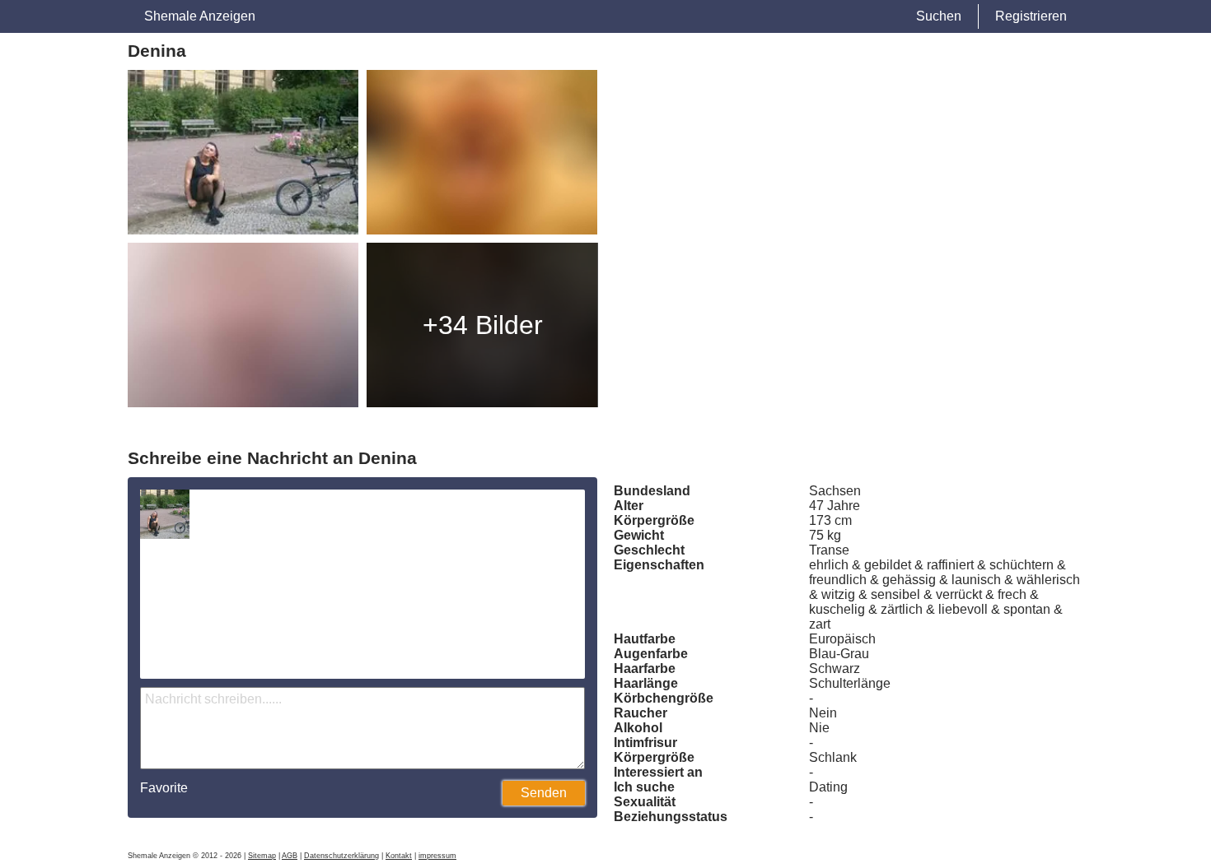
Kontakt (399, 856)
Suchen (938, 16)
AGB (289, 856)
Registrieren (1031, 16)
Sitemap (262, 856)
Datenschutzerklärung (341, 856)
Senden (544, 793)
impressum (437, 856)
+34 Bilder (483, 325)
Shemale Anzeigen (199, 16)
